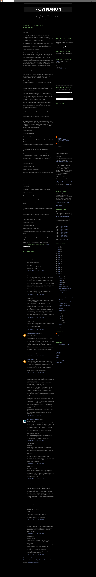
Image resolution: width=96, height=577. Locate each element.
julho (60, 313)
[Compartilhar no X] (27, 246)
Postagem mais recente (28, 559)
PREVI (57, 355)
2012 (59, 271)
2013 (59, 269)
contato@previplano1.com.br (62, 154)
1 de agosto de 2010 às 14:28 (35, 294)
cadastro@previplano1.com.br (62, 344)
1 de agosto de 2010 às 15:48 (35, 372)
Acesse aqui (59, 205)
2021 (59, 253)
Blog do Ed (60, 143)
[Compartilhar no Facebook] (28, 246)
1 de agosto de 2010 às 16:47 (35, 463)
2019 (59, 257)
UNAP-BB (58, 359)
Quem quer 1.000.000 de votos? (66, 297)
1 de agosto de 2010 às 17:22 (35, 506)
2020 (59, 255)
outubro (61, 280)
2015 (59, 265)
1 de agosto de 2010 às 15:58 (35, 415)
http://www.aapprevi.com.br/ (62, 161)
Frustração (61, 308)
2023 (59, 249)
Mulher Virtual (59, 362)
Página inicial (39, 559)
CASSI (57, 357)
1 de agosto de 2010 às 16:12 (35, 440)
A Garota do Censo (63, 290)
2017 (59, 261)
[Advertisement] (63, 29)
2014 (59, 267)
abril (60, 318)
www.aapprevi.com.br (60, 68)
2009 (59, 327)
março (60, 320)
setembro (61, 282)
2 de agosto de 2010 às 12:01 (35, 533)
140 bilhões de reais (63, 299)
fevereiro (61, 322)
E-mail (69, 91)
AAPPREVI (67, 184)
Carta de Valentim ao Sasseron (65, 294)
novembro (61, 278)
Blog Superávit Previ (60, 360)
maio (60, 316)
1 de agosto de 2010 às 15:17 (35, 329)
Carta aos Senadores (63, 296)
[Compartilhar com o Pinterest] (29, 246)
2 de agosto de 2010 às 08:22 (35, 519)
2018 (59, 259)
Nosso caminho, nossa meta (65, 288)
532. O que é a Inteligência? (63, 145)
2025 (59, 246)
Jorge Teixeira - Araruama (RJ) (33, 419)
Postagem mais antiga (49, 559)
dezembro (61, 276)
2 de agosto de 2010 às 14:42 (35, 554)
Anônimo (28, 523)
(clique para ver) (64, 225)
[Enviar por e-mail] (24, 246)
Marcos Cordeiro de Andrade (33, 333)
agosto (60, 284)
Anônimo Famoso (62, 310)
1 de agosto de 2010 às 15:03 (35, 317)
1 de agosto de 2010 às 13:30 (35, 270)
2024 (59, 247)
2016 (59, 263)
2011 (59, 273)
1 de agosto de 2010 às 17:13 (35, 478)
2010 (59, 275)
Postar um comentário (28, 557)
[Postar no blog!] (25, 246)
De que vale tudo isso (63, 286)
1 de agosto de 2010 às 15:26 (35, 356)
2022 (59, 251)
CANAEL (58, 353)
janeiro (60, 324)
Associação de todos (63, 292)
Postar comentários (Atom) (33, 562)
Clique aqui (58, 55)
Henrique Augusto (30, 359)
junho (60, 315)
